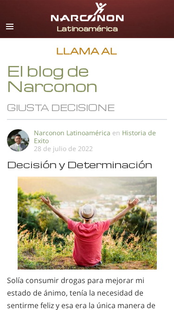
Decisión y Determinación (79, 164)
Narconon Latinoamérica (72, 132)
